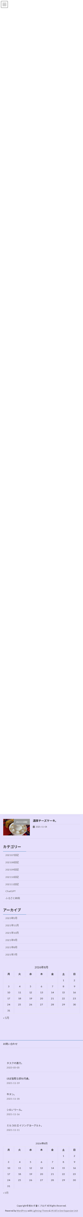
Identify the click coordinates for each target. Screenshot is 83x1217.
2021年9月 (11, 939)
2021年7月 (11, 954)
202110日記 (12, 876)
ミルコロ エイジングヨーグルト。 (25, 1125)
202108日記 (12, 862)
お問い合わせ (10, 1043)
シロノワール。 (15, 1109)
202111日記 (12, 884)
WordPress (22, 1211)
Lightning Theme (40, 1211)
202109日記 (12, 869)
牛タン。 (11, 1094)
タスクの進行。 (15, 1062)
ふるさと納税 (12, 898)
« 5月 (6, 1017)
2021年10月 (12, 932)
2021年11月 (12, 925)
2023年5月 (11, 918)
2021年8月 (11, 947)
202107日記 (12, 855)
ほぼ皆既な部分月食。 (19, 1078)
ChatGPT (10, 891)
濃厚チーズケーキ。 (45, 820)
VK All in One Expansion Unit (64, 1211)
